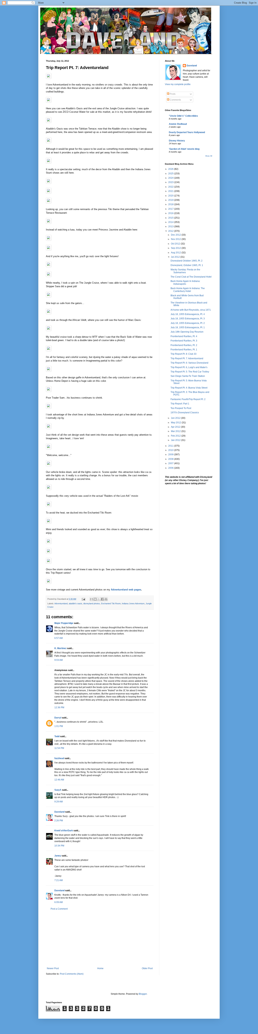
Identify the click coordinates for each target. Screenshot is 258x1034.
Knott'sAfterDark (63, 830)
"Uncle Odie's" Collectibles (183, 116)
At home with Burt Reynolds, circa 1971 (191, 310)
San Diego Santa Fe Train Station (188, 376)
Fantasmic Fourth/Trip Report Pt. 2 (188, 399)
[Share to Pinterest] (106, 599)
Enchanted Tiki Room (111, 603)
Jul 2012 (175, 257)
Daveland (59, 812)
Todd (56, 736)
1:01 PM (58, 726)
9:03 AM (58, 660)
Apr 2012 (176, 427)
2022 (171, 186)
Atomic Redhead (178, 124)
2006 (171, 468)
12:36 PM (59, 707)
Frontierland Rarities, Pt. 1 (184, 349)
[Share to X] (99, 599)
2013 (171, 226)
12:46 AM (59, 779)
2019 (171, 200)
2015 (171, 217)
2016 (171, 213)
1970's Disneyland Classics (185, 412)
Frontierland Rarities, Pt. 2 (184, 345)
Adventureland (61, 603)
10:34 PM (59, 845)
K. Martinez (60, 648)
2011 (171, 445)
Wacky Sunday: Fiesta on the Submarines (185, 271)
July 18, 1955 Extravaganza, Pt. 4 (188, 314)
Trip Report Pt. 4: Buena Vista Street (189, 387)
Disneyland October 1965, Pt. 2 (186, 260)
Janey (57, 855)
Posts (172, 94)
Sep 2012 (176, 248)
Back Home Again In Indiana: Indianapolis (185, 282)
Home (100, 968)
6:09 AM (58, 902)
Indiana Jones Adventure (133, 603)
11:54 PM (59, 748)
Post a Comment (59, 909)
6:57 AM (58, 638)
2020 (171, 195)
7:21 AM (58, 880)
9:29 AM (58, 801)
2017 (171, 209)
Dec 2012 (176, 234)
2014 (171, 222)
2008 (171, 459)
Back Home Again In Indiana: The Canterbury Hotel (188, 289)
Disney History (177, 140)
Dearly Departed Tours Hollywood (187, 132)
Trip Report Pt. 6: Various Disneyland (189, 362)
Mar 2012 (176, 431)
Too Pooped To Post (181, 408)
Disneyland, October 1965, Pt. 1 (187, 265)
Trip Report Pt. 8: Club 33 (183, 354)
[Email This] (91, 599)
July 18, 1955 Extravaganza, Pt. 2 (188, 323)
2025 (171, 173)
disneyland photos (91, 603)
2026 (171, 169)
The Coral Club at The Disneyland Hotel (191, 276)
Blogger (143, 994)
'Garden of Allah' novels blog (184, 149)
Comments (175, 100)
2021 (171, 191)
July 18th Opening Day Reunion (187, 331)
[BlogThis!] (95, 599)
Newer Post (53, 968)
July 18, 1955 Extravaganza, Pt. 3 (188, 318)
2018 (171, 204)
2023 (171, 182)
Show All (208, 156)
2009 (171, 454)
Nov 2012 (176, 239)
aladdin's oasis (75, 603)
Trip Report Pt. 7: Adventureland (187, 358)
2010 (171, 450)
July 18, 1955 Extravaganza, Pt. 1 (188, 327)
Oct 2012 (176, 243)
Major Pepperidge (63, 623)
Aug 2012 (176, 252)
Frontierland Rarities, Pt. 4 (184, 336)
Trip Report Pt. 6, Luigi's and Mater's (189, 367)
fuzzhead (59, 758)
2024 (171, 178)
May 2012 (176, 422)
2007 (171, 463)
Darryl (57, 717)
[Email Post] (83, 599)
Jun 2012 (176, 418)
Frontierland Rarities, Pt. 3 (184, 340)
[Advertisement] (99, 938)
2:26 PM (58, 820)
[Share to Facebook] (102, 599)
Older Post (147, 968)
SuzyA (57, 790)
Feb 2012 (176, 435)
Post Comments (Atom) (71, 974)
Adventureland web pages (126, 589)
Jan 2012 (176, 440)
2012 (171, 231)
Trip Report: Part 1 (180, 403)
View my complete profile (178, 84)
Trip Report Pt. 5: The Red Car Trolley (190, 371)
